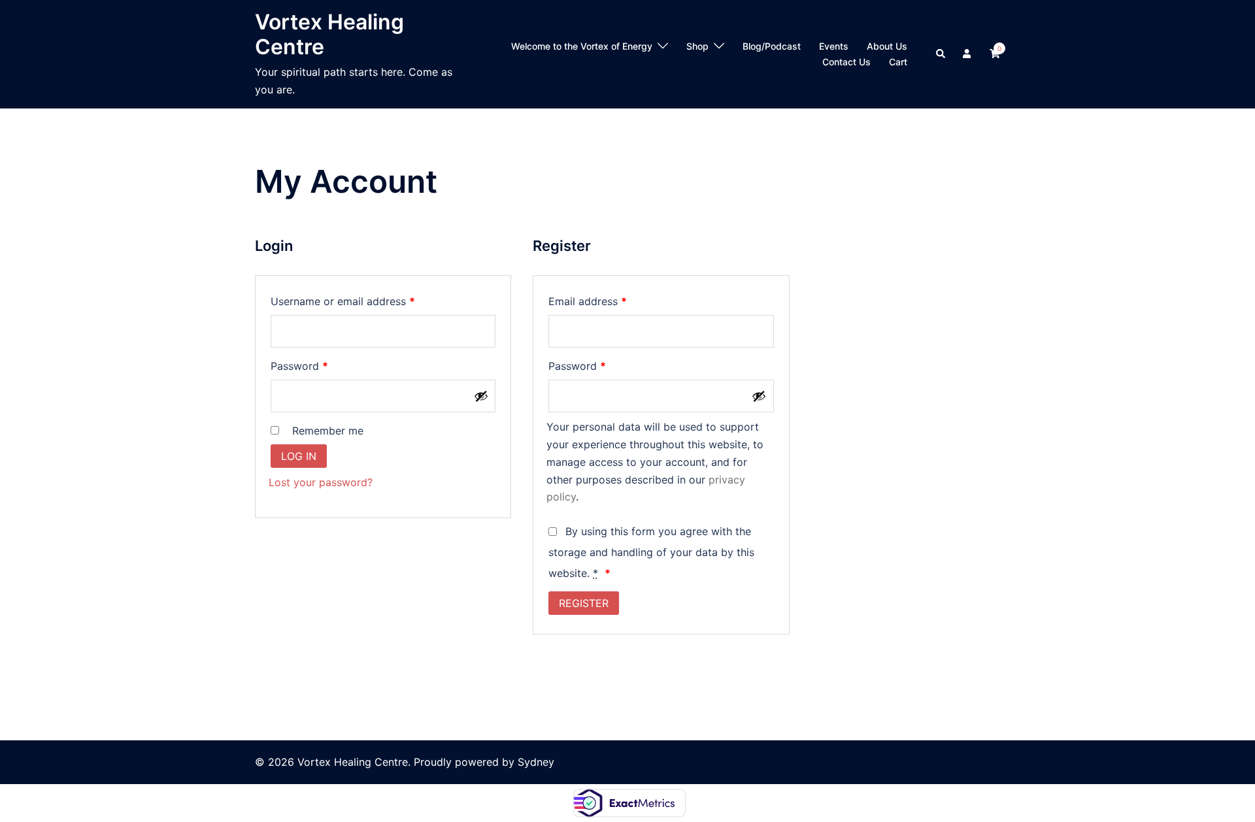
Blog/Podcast (772, 46)
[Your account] (968, 54)
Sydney (536, 761)
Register (584, 603)
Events (833, 46)
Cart (898, 61)
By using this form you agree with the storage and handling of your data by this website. (651, 552)
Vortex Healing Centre (329, 34)
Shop (697, 46)
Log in (298, 456)
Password (321, 365)
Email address (609, 301)
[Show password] (481, 396)
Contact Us (846, 61)
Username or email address (364, 301)
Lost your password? (321, 482)
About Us (887, 46)
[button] (941, 54)
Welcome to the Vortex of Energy (581, 46)
